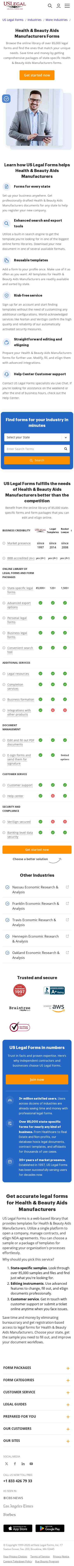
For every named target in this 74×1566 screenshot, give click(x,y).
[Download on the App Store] (17, 1528)
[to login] (58, 5)
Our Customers (17, 1428)
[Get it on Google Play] (50, 1528)
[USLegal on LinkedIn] (23, 1464)
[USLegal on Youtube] (31, 1464)
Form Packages (17, 1367)
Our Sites (11, 1440)
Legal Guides (15, 1404)
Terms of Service (40, 1556)
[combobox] (37, 454)
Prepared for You (19, 1416)
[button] (67, 5)
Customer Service (19, 1392)
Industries (35, 20)
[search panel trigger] (49, 5)
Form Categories (18, 1380)
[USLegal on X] (6, 1464)
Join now (37, 1079)
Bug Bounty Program (47, 1561)
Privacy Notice (61, 1556)
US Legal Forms (12, 20)
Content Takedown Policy (17, 1561)
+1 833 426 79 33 (17, 1480)
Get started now (37, 75)
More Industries (57, 20)
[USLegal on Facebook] (15, 1464)
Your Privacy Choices (15, 1556)
